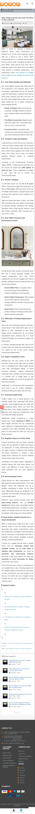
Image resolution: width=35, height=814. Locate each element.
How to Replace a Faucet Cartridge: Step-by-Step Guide (20, 686)
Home (4, 9)
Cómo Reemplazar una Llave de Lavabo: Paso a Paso (19, 669)
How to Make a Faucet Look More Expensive (18, 648)
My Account (13, 811)
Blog (8, 9)
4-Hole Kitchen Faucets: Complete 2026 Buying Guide (20, 661)
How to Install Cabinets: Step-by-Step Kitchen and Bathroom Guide (20, 703)
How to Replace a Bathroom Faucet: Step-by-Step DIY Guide (20, 678)
